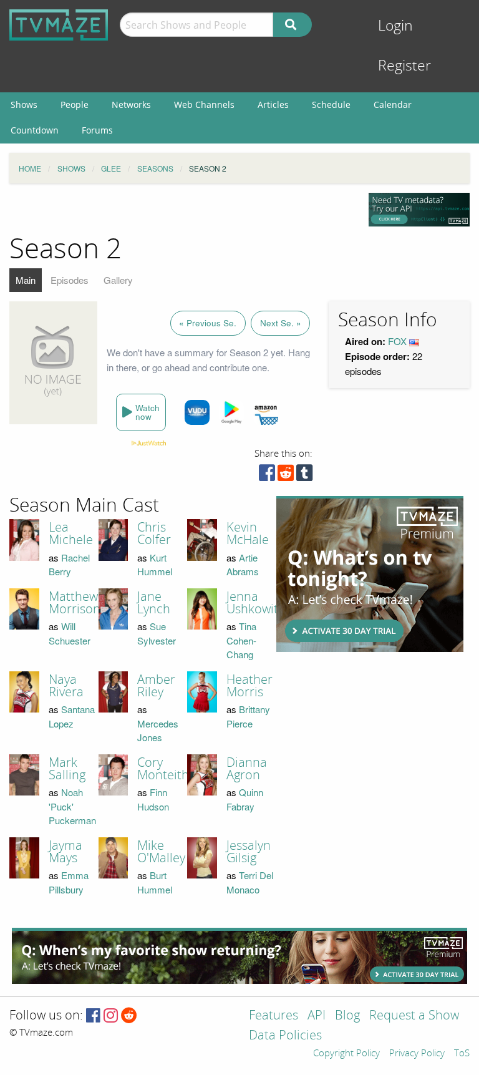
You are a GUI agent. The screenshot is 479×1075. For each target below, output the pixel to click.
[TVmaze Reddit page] (129, 1016)
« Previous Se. (207, 323)
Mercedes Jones (157, 730)
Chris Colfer (154, 533)
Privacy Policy (417, 1054)
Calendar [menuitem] (393, 104)
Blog (347, 1016)
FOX (397, 341)
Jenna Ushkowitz (255, 602)
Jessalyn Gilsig (248, 851)
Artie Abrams (242, 564)
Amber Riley (156, 685)
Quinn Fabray (244, 799)
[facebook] (267, 475)
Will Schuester (69, 633)
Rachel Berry (69, 564)
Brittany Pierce (248, 716)
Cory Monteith (163, 768)
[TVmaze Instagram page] (111, 1016)
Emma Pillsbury (69, 882)
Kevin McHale (247, 533)
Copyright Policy (346, 1054)
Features (273, 1016)
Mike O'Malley (161, 851)
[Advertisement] (369, 574)
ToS (462, 1054)
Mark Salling (67, 768)
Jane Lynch (153, 602)
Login (395, 25)
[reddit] (286, 475)
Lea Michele (71, 533)
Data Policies (285, 1036)
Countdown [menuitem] (35, 130)
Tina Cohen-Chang (241, 640)
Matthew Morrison (74, 602)
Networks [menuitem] (131, 104)
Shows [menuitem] (24, 104)
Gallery (118, 279)
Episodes (70, 279)
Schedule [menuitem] (331, 104)
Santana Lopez (72, 716)
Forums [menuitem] (97, 130)
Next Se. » (280, 323)
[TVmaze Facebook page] (93, 1016)
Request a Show (414, 1016)
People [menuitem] (74, 104)
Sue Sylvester (156, 633)
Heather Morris (249, 685)
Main (26, 279)
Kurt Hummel (154, 564)
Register (404, 65)
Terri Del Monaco (249, 882)
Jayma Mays (65, 851)
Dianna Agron (246, 768)
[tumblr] (304, 475)
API (316, 1016)
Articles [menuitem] (273, 104)
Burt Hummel (154, 882)
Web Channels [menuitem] (204, 104)
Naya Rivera (66, 685)
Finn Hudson (153, 799)
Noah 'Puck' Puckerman (72, 806)
